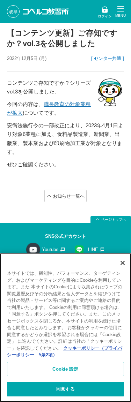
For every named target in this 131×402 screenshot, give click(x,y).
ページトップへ (113, 219)
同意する (65, 389)
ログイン (105, 16)
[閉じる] (122, 263)
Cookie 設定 (65, 369)
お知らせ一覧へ (69, 196)
